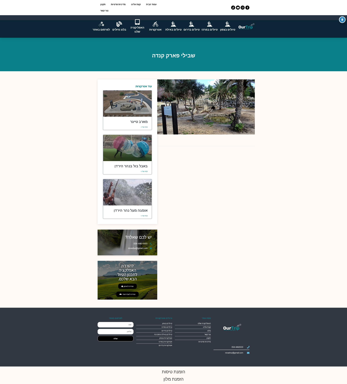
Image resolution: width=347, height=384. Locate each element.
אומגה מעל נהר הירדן (131, 210)
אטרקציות (155, 29)
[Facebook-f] (247, 8)
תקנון (102, 4)
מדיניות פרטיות (118, 4)
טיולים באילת (173, 29)
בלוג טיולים (119, 29)
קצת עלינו (136, 4)
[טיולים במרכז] (209, 24)
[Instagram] (243, 8)
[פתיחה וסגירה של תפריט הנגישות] (342, 19)
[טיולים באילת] (173, 24)
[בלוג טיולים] (119, 24)
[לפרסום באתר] (101, 24)
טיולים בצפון (227, 29)
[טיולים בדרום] (191, 24)
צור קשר (104, 10)
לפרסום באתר (101, 29)
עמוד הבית (151, 4)
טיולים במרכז (210, 29)
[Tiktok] (233, 8)
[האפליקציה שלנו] (137, 22)
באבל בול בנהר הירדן (131, 166)
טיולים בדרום (192, 29)
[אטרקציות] (155, 24)
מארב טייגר (139, 121)
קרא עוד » (144, 127)
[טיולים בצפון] (227, 24)
